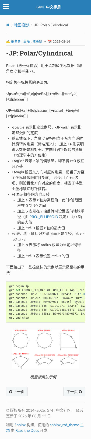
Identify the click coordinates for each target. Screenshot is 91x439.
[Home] (8, 25)
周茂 (26, 41)
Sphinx (20, 425)
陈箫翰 (37, 41)
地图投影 (21, 25)
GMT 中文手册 (48, 7)
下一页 (72, 392)
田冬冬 (16, 41)
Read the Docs (27, 430)
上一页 (18, 392)
